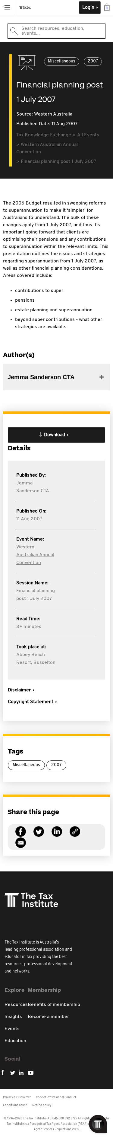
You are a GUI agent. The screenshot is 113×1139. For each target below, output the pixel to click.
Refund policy (41, 1105)
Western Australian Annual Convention (35, 555)
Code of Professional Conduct (56, 1097)
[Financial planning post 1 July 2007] (75, 835)
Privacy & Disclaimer (17, 1097)
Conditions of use (15, 1105)
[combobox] (56, 31)
